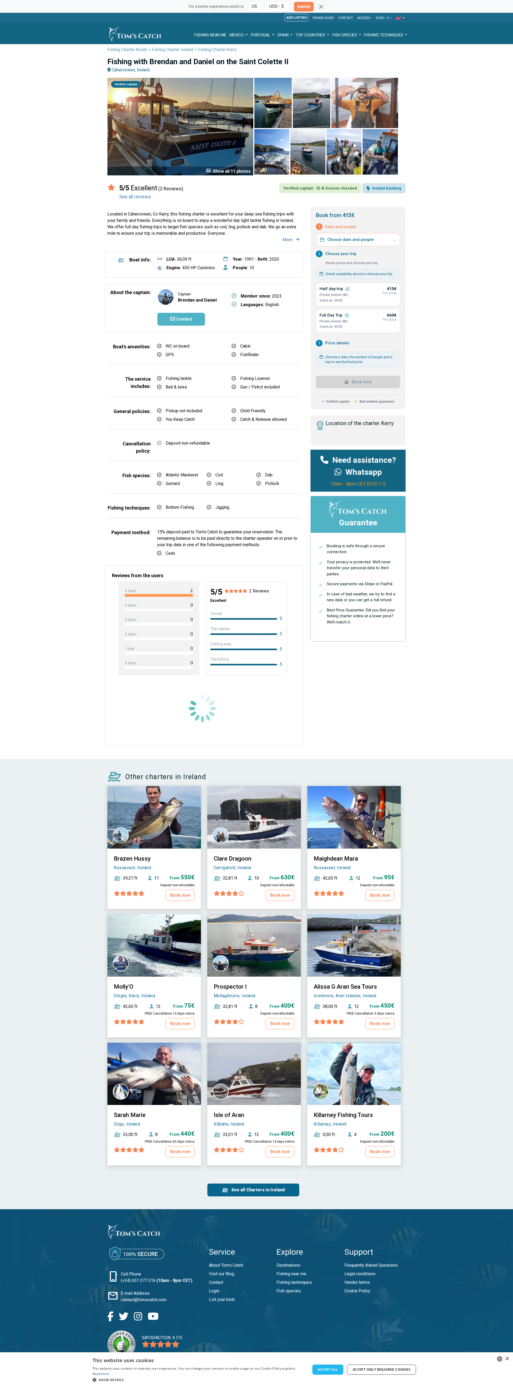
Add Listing (296, 18)
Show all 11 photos (228, 171)
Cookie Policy (357, 1290)
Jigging (222, 507)
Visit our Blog (221, 1273)
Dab (269, 474)
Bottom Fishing (180, 507)
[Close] (321, 6)
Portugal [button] (261, 35)
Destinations (288, 1265)
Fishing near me (291, 1273)
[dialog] (256, 1369)
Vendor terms (357, 1282)
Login (214, 1290)
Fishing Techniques (384, 35)
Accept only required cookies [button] (381, 1369)
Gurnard (173, 483)
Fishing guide (323, 18)
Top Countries (311, 35)
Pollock (272, 483)
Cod (219, 474)
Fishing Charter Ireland (172, 49)
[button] (400, 18)
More (288, 239)
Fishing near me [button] (210, 35)
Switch (303, 6)
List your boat (222, 1299)
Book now (361, 381)
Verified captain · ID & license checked (320, 188)
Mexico (237, 35)
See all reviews (135, 196)
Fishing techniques (294, 1282)
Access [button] (363, 18)
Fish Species (345, 35)
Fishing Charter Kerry (217, 49)
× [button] (507, 1359)
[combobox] (499, 1359)
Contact (345, 18)
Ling (219, 483)
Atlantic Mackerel (182, 474)
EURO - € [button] (383, 18)
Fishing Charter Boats (127, 49)
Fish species (289, 1290)
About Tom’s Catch (226, 1265)
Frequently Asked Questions (371, 1265)
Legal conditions (359, 1273)
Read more (101, 1373)
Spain (284, 35)
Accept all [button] (328, 1369)
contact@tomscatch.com (143, 1299)
